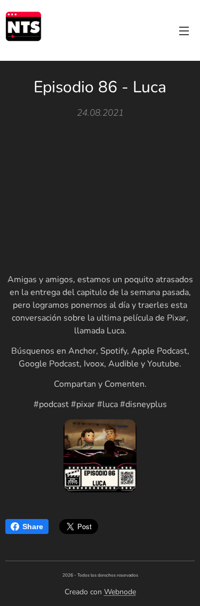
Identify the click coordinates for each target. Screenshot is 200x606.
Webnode (120, 592)
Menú (184, 30)
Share (32, 526)
